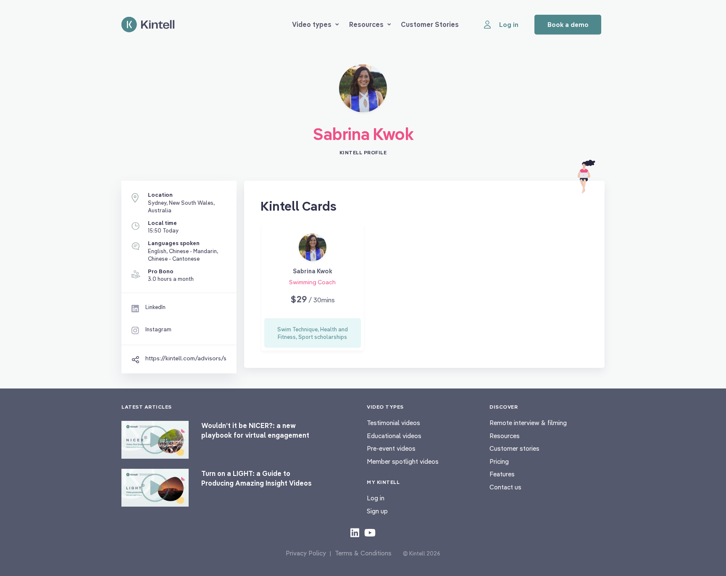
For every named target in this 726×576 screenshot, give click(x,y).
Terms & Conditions (363, 553)
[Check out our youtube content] (370, 532)
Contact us (505, 487)
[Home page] (147, 24)
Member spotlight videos (403, 461)
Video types (311, 24)
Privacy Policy (306, 553)
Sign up (377, 511)
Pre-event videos (391, 448)
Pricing (499, 461)
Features (502, 474)
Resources (366, 24)
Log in (375, 498)
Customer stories (514, 448)
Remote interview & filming (528, 423)
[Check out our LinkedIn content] (354, 532)
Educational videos (394, 436)
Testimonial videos (393, 423)
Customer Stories (430, 24)
